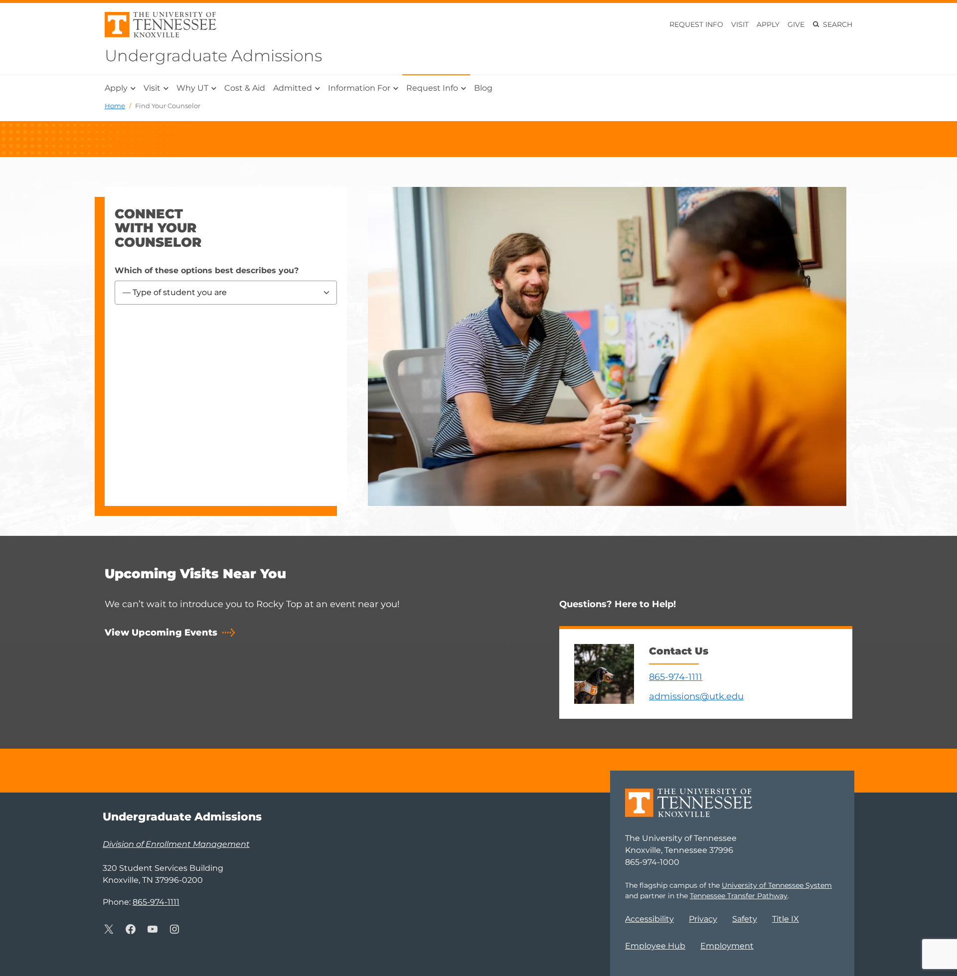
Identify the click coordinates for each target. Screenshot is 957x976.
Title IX (785, 919)
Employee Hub (655, 946)
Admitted (292, 88)
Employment (727, 946)
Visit (740, 24)
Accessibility (649, 919)
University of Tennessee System (777, 885)
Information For (359, 88)
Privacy (703, 919)
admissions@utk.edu (696, 696)
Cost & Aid (244, 88)
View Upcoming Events (161, 632)
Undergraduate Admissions (213, 55)
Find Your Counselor (167, 106)
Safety (744, 919)
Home (115, 106)
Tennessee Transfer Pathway (739, 895)
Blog (483, 88)
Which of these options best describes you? (207, 270)
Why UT (192, 88)
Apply (768, 24)
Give (796, 24)
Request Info (696, 24)
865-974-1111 (675, 676)
